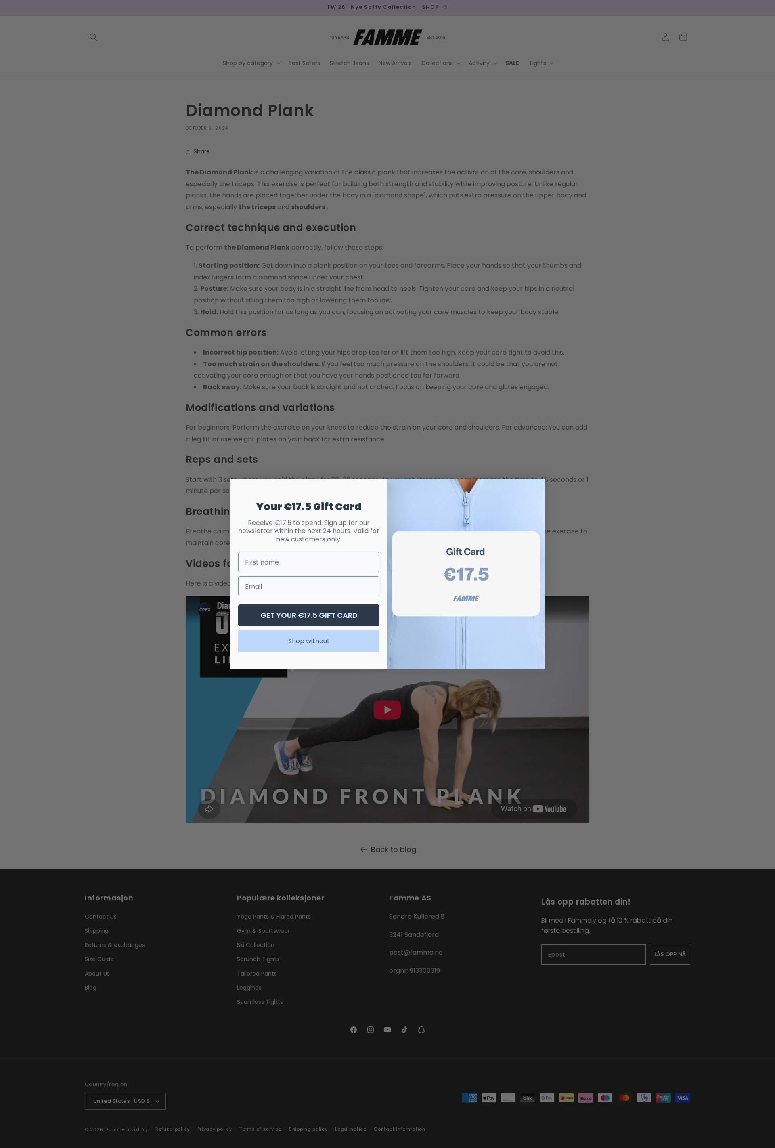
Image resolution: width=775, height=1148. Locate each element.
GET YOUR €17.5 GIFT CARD (309, 615)
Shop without (309, 641)
